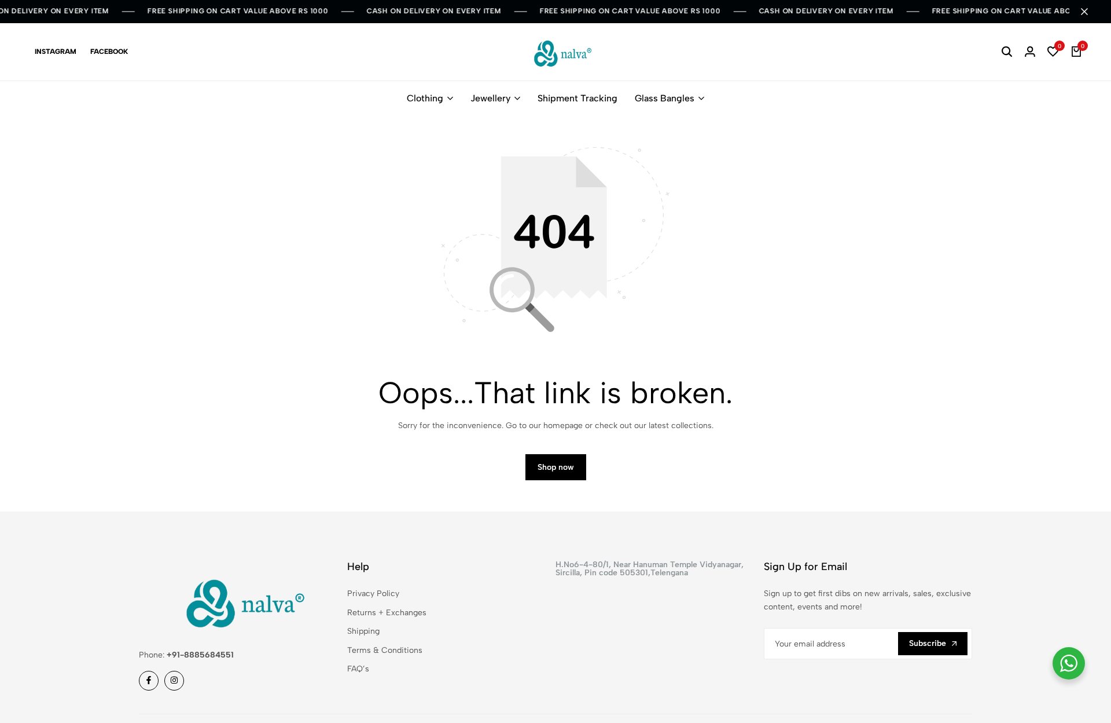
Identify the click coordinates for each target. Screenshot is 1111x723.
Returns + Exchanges (386, 613)
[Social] (149, 681)
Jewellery (490, 98)
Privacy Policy (373, 593)
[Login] (1030, 52)
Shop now (556, 467)
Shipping (363, 631)
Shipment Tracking (577, 98)
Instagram (55, 52)
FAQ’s (358, 669)
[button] (1053, 52)
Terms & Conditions (384, 650)
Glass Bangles (664, 98)
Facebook (109, 52)
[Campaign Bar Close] (1090, 11)
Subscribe (927, 643)
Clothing (425, 98)
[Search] (1006, 52)
